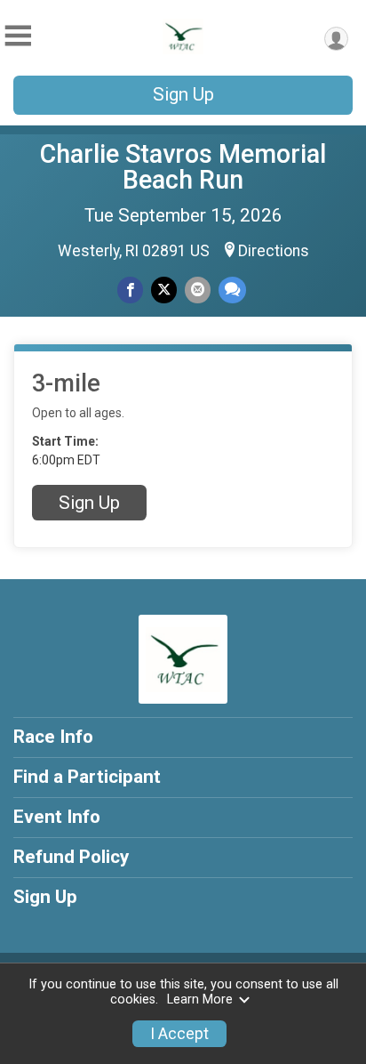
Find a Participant (87, 776)
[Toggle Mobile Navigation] (18, 36)
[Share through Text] (232, 289)
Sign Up (183, 94)
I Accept (179, 1034)
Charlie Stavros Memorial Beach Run (183, 167)
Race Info (53, 736)
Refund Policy (71, 856)
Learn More (200, 999)
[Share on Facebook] (130, 289)
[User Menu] (336, 39)
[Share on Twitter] (164, 289)
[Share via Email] (198, 289)
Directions (273, 251)
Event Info (56, 816)
